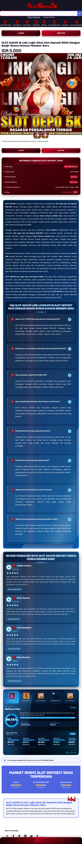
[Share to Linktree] (19, 836)
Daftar (61, 33)
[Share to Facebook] (13, 836)
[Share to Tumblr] (37, 836)
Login (21, 33)
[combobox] (38, 13)
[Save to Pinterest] (25, 836)
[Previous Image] (1, 94)
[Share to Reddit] (31, 836)
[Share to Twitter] (7, 836)
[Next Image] (80, 94)
